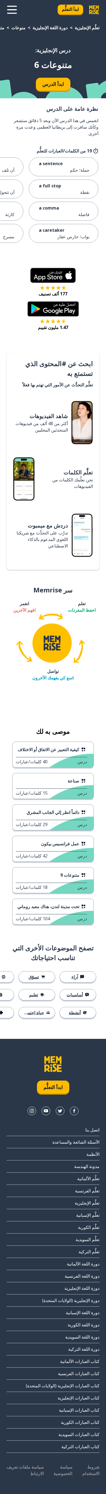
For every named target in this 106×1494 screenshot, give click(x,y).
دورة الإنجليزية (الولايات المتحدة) (70, 1300)
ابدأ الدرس (53, 84)
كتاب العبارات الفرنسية (78, 1373)
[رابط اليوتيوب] (46, 1111)
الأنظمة (92, 1154)
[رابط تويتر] (60, 1111)
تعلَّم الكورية (88, 1227)
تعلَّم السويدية (87, 1239)
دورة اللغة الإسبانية (82, 1313)
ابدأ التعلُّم (70, 9)
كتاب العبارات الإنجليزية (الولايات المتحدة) (62, 1386)
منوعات (18, 28)
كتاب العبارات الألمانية (79, 1361)
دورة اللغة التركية (83, 1349)
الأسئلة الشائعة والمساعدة (75, 1142)
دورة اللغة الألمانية (83, 1264)
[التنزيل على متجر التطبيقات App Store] (53, 275)
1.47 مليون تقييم (53, 327)
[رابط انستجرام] (31, 1111)
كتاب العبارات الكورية (80, 1422)
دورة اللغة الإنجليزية (50, 28)
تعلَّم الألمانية (88, 1179)
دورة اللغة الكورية (83, 1325)
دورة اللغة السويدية (82, 1337)
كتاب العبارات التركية (80, 1447)
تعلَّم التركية (89, 1252)
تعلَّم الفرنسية (87, 1191)
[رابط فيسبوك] (74, 1111)
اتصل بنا (92, 1130)
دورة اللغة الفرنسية (82, 1276)
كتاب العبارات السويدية (78, 1434)
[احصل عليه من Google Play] (53, 309)
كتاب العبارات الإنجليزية (78, 1398)
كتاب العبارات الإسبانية (79, 1410)
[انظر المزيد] (11, 9)
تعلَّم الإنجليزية (87, 28)
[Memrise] (94, 9)
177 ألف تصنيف (53, 294)
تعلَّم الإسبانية (87, 1215)
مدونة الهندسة (86, 1166)
